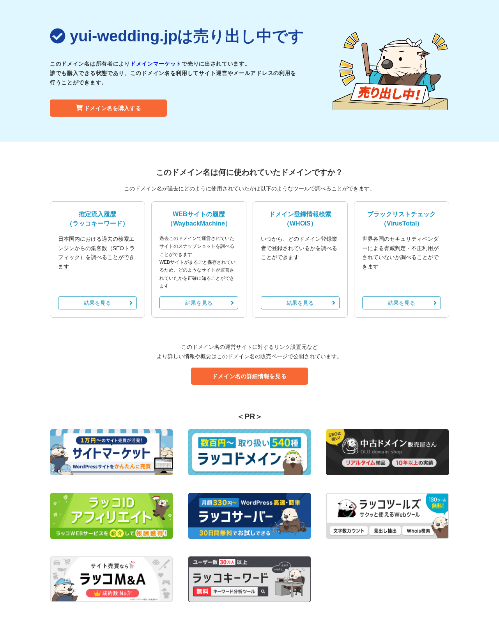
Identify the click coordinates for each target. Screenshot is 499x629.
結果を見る (97, 303)
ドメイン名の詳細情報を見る (249, 376)
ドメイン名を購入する (113, 108)
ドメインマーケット (156, 63)
